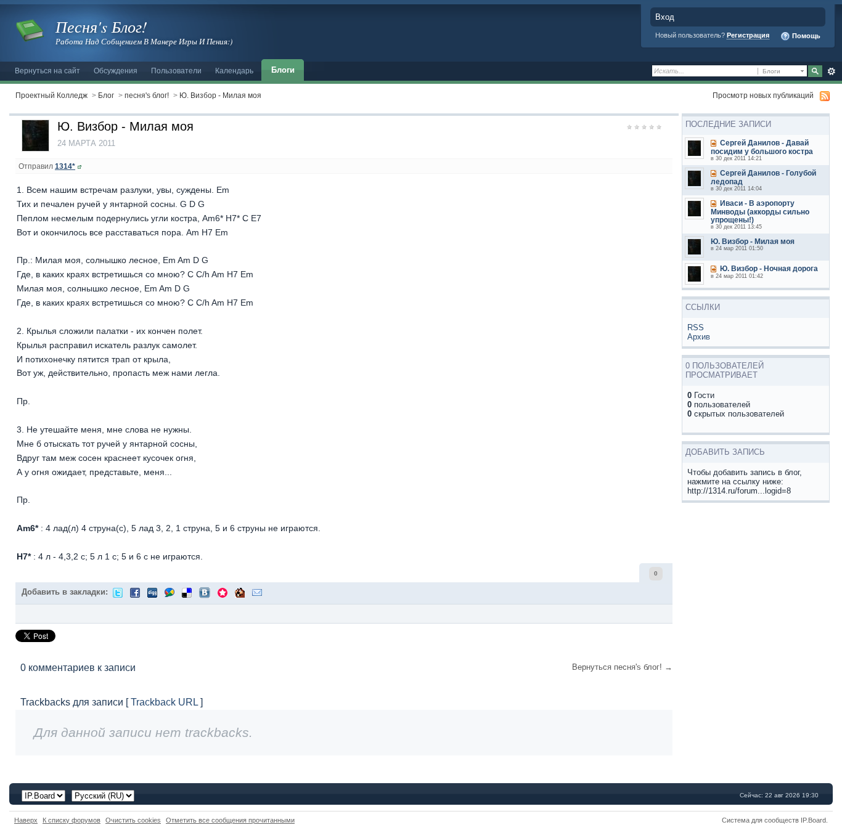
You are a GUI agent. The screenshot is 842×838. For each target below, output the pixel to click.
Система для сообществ (760, 820)
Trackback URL (164, 702)
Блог (106, 95)
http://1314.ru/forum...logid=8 (739, 490)
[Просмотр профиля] (79, 166)
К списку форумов (71, 820)
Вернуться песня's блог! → (622, 667)
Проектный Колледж (51, 95)
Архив (698, 336)
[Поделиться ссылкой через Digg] (152, 591)
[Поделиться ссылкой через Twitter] (118, 591)
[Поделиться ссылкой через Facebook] (135, 591)
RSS (695, 327)
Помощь (805, 35)
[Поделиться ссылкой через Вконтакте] (204, 591)
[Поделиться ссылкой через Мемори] (222, 591)
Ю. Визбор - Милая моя (220, 95)
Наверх (26, 820)
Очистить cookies (133, 820)
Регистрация (748, 35)
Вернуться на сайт (47, 71)
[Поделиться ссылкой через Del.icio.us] (187, 591)
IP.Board (813, 820)
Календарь (234, 71)
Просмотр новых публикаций (763, 95)
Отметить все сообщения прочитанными (230, 820)
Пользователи (176, 71)
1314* (65, 166)
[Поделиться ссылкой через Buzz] (169, 591)
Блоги (283, 70)
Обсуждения (115, 71)
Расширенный (831, 71)
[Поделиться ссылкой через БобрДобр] (240, 591)
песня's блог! (147, 95)
